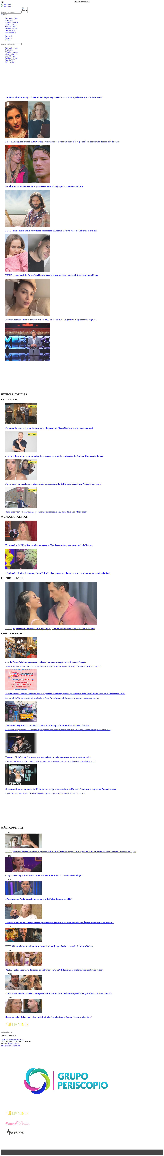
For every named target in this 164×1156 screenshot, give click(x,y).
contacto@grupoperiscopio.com (12, 1039)
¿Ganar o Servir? (11, 24)
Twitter (7, 40)
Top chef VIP (10, 30)
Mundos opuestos (11, 22)
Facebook (8, 36)
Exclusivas (9, 20)
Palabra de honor (11, 28)
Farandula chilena (11, 18)
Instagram (8, 38)
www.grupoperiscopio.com (10, 1045)
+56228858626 (13, 1043)
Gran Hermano (10, 26)
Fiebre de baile (10, 32)
